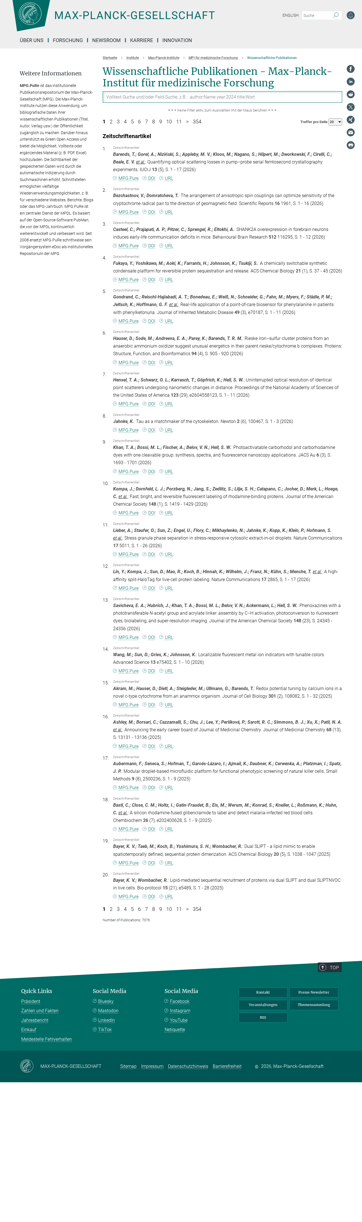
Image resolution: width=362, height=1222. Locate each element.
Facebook (179, 1001)
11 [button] (179, 122)
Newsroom (106, 40)
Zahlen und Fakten (40, 1010)
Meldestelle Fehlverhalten (46, 1039)
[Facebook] (350, 69)
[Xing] (350, 119)
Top (334, 967)
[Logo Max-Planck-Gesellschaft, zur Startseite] (113, 20)
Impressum (152, 1066)
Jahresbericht (34, 1020)
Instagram (180, 1010)
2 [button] (111, 122)
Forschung (68, 40)
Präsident (30, 1001)
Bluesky (106, 1001)
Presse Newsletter (313, 992)
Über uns (32, 40)
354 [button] (197, 122)
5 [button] (132, 122)
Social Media (109, 991)
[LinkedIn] (350, 81)
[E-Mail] (350, 132)
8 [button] (153, 122)
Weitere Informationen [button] (51, 73)
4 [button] (125, 122)
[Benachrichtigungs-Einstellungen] (351, 15)
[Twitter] (350, 107)
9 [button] (160, 122)
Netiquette (175, 1029)
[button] (222, 110)
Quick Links (36, 991)
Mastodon (108, 1010)
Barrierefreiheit (227, 1066)
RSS (263, 1017)
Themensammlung (314, 1005)
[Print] (350, 145)
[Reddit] (350, 94)
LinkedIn (106, 1020)
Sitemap (128, 1066)
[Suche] (336, 15)
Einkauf (28, 1029)
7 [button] (146, 122)
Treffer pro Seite (314, 122)
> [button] (187, 122)
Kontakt (263, 992)
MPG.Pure (128, 178)
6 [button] (139, 122)
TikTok (105, 1029)
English (291, 15)
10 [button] (169, 122)
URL (169, 178)
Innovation (177, 40)
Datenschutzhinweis (188, 1066)
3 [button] (118, 122)
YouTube (179, 1020)
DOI (151, 178)
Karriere (141, 40)
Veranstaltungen (263, 1005)
